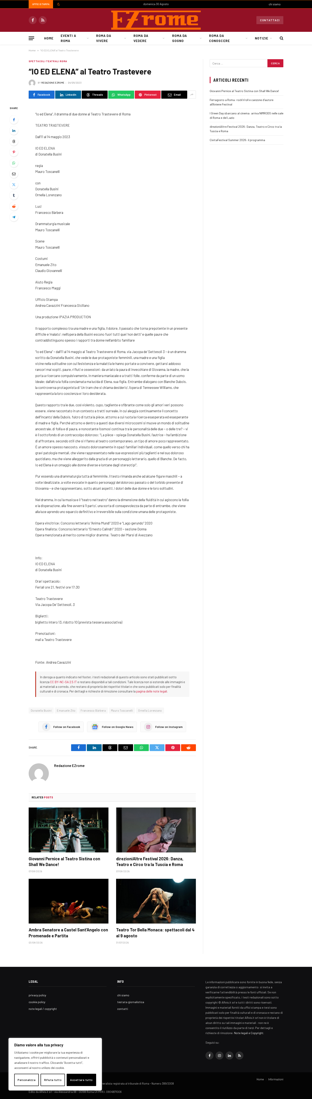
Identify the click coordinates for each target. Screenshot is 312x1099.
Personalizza (26, 1080)
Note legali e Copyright (248, 1033)
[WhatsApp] (14, 163)
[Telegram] (14, 217)
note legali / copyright (43, 1009)
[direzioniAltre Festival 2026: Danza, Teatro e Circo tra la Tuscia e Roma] (156, 829)
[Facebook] (14, 119)
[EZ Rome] (156, 20)
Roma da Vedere (141, 38)
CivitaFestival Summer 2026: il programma (237, 140)
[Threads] (14, 141)
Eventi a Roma (68, 38)
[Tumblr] (14, 195)
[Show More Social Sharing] (192, 95)
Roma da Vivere (103, 38)
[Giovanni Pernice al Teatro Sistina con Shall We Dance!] (68, 829)
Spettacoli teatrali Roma (48, 61)
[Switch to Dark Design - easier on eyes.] (58, 4)
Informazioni (275, 1079)
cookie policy (37, 1002)
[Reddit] (14, 206)
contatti (122, 1009)
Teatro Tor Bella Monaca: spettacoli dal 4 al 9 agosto (155, 932)
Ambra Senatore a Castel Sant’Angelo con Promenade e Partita (68, 932)
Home (48, 38)
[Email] (14, 174)
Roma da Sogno (179, 38)
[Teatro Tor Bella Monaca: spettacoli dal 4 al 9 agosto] (156, 901)
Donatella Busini (41, 710)
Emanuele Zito (66, 710)
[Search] (281, 38)
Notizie (261, 38)
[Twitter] (14, 184)
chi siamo (275, 4)
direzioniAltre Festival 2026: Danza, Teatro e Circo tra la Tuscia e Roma (149, 861)
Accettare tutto (81, 1080)
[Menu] (31, 38)
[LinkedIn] (14, 130)
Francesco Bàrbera (93, 710)
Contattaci (270, 20)
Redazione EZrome (52, 82)
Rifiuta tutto (53, 1080)
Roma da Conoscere (219, 38)
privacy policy (37, 995)
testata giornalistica (130, 1002)
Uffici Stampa (40, 4)
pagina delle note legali (151, 691)
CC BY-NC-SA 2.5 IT (63, 682)
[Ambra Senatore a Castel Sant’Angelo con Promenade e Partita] (68, 901)
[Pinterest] (14, 152)
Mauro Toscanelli (122, 710)
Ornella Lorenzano (150, 710)
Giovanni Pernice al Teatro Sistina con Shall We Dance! (64, 861)
